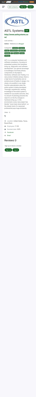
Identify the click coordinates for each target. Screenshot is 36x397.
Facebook (10, 132)
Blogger (21, 44)
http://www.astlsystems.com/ (16, 35)
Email (8, 135)
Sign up (23, 7)
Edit (27, 30)
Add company (13, 7)
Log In (30, 7)
